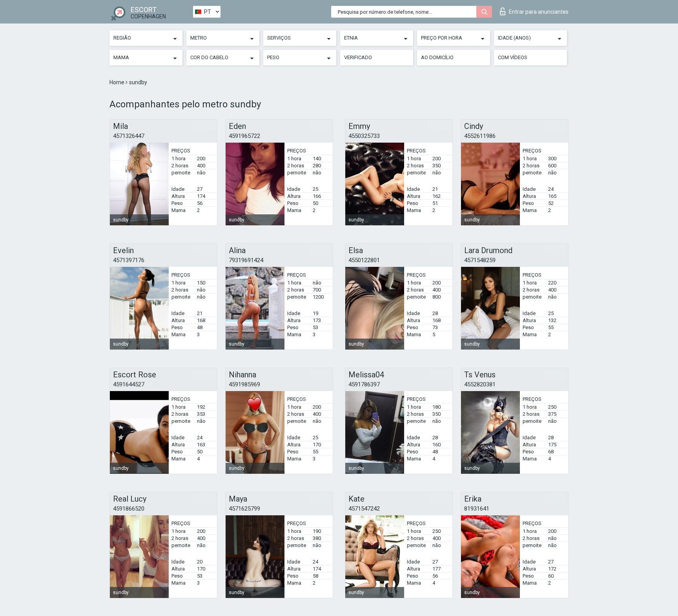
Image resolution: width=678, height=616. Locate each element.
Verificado (358, 57)
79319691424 (246, 260)
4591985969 (244, 384)
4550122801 (364, 260)
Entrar (539, 12)
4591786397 (364, 384)
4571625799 (244, 508)
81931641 (476, 508)
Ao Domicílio (437, 57)
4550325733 (364, 136)
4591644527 (128, 384)
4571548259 (480, 260)
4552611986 (480, 136)
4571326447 (128, 136)
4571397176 (128, 260)
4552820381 (480, 384)
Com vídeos (512, 57)
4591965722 (244, 136)
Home (117, 82)
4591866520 (128, 508)
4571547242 (364, 508)
